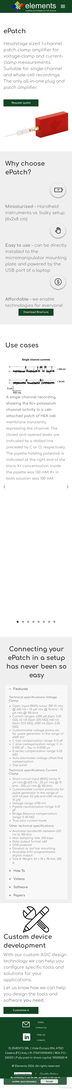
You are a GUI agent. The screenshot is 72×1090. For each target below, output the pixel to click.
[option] (36, 418)
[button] (4, 487)
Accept (49, 1081)
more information (28, 1081)
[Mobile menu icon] (63, 6)
